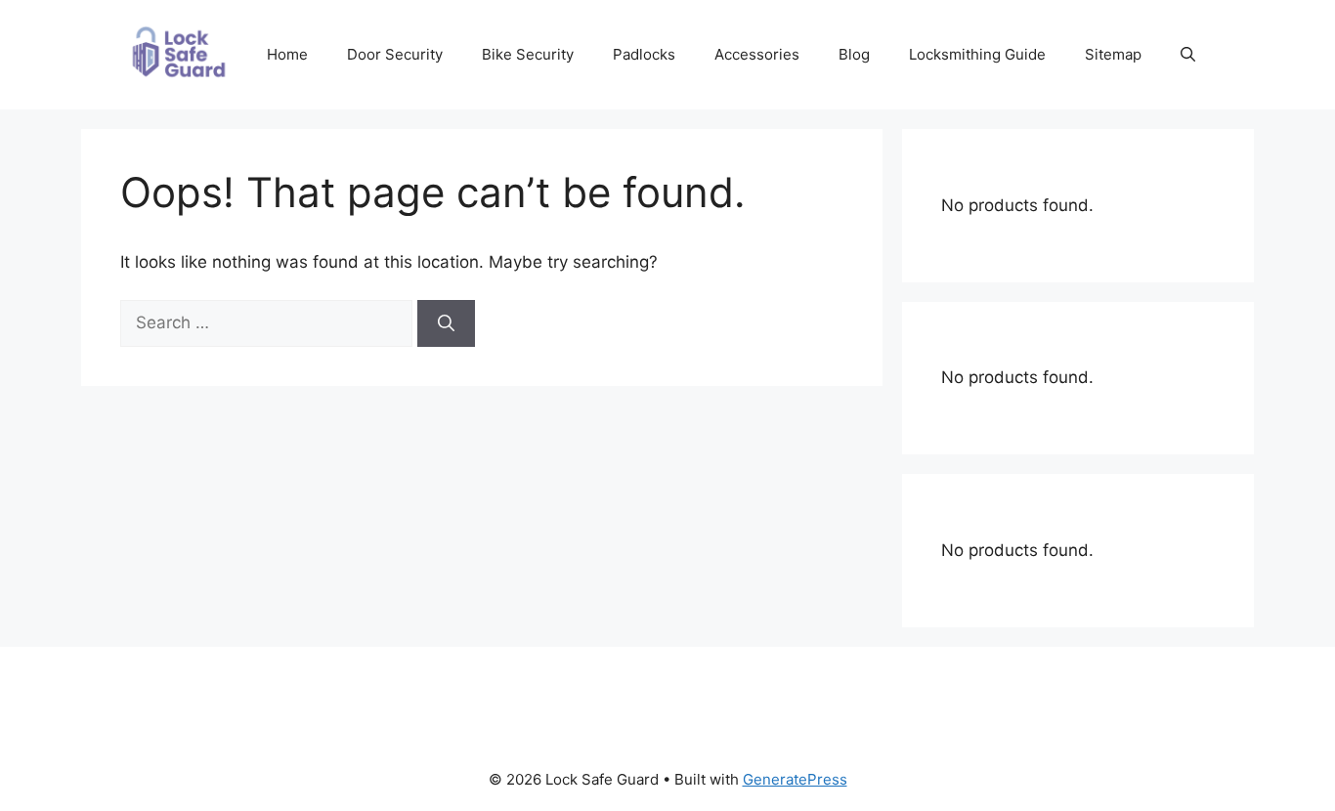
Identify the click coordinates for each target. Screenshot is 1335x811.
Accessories (756, 54)
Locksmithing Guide (977, 54)
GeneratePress (795, 779)
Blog (854, 54)
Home (287, 54)
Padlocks (644, 54)
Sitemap (1113, 54)
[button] (1188, 54)
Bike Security (528, 54)
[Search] (446, 323)
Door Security (395, 54)
